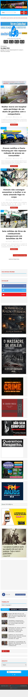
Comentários (23, 610)
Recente (14, 609)
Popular (5, 609)
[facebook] (12, 674)
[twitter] (15, 674)
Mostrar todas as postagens (17, 83)
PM (2, 211)
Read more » (14, 124)
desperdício (24, 17)
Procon (3, 128)
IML (2, 86)
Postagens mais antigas (20, 255)
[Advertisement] (14, 66)
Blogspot (14, 688)
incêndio (3, 169)
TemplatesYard (15, 685)
